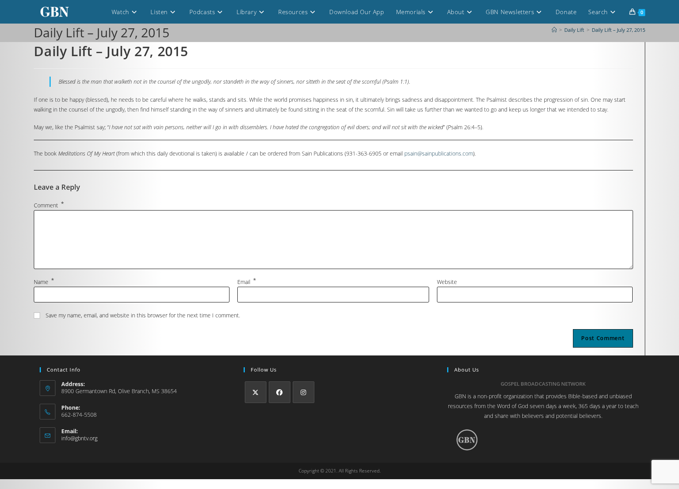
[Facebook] (279, 392)
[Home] (554, 29)
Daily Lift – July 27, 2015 (618, 29)
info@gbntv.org (79, 438)
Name (44, 282)
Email (246, 282)
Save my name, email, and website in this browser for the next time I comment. (143, 315)
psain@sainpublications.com (438, 153)
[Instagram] (303, 392)
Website (447, 282)
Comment (49, 205)
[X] (255, 392)
